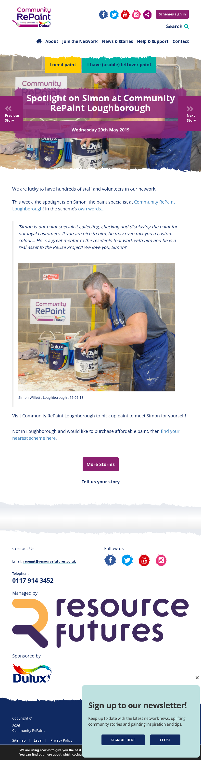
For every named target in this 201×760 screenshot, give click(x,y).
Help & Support (152, 41)
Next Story (191, 118)
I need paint (63, 65)
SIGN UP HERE (123, 739)
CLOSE (165, 739)
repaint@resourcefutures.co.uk (49, 561)
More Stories (101, 464)
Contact (181, 41)
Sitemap (19, 740)
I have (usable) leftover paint (119, 65)
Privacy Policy (61, 740)
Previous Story (12, 118)
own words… (91, 209)
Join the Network (80, 41)
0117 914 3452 (32, 580)
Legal (38, 740)
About (51, 41)
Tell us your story (101, 482)
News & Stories (117, 41)
